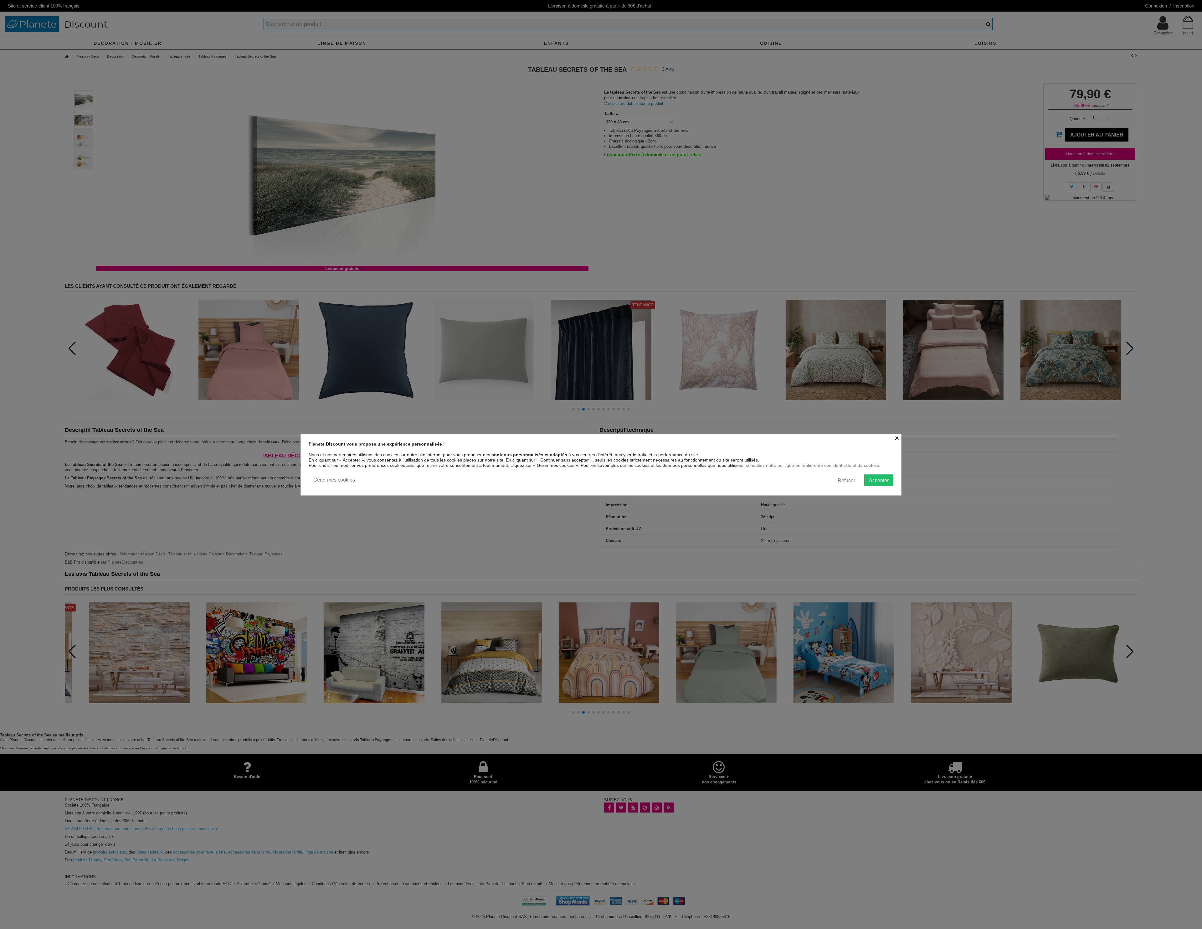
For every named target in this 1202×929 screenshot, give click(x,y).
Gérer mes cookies (334, 480)
